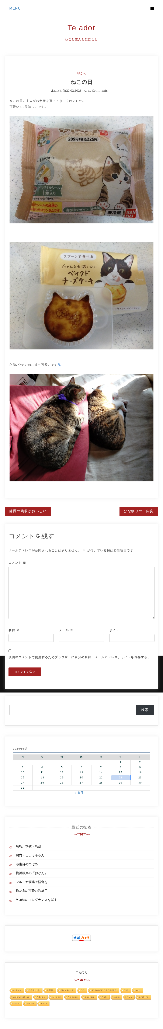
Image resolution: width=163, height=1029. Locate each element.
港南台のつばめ (27, 864)
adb (138, 990)
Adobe (41, 997)
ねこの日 (82, 82)
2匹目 (50, 990)
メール (66, 630)
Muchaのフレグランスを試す (36, 899)
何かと (81, 73)
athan (30, 1003)
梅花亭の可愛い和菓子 (32, 891)
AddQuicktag (21, 997)
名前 (14, 630)
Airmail (56, 997)
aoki (117, 997)
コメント (17, 562)
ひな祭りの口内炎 (139, 511)
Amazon (73, 997)
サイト (114, 630)
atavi (16, 1003)
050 (126, 990)
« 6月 (79, 793)
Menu (15, 8)
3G (82, 990)
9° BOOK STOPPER (104, 990)
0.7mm (17, 990)
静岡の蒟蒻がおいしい (28, 511)
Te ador (81, 27)
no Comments (97, 91)
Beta (44, 1003)
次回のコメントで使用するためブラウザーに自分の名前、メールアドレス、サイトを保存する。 (79, 657)
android (90, 997)
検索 (145, 710)
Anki (104, 997)
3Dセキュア (67, 990)
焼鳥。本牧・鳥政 (28, 846)
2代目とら (34, 990)
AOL (129, 997)
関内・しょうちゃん (30, 855)
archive (144, 997)
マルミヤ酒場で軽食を (32, 882)
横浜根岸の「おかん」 (32, 873)
